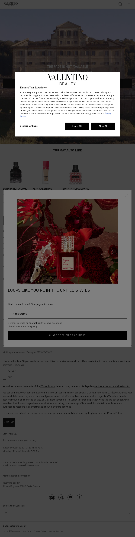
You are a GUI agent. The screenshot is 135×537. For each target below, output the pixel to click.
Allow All (103, 126)
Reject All (77, 126)
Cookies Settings (28, 126)
